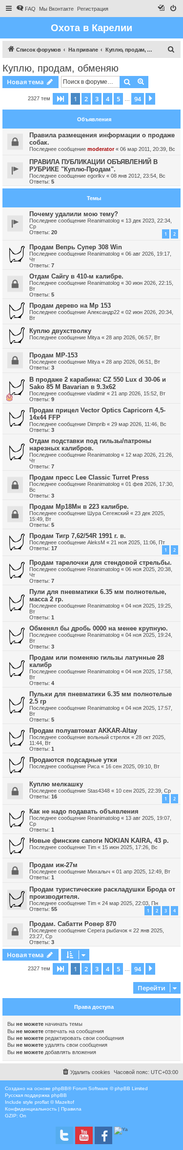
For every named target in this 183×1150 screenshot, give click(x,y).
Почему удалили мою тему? (73, 214)
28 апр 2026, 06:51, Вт (133, 362)
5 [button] (118, 98)
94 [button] (137, 98)
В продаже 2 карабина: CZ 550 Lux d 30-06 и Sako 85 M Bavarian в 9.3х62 (97, 383)
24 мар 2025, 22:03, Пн (130, 903)
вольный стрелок (108, 737)
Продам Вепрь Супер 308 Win (75, 247)
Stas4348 (98, 791)
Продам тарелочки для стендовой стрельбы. (100, 562)
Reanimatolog (103, 220)
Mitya (93, 337)
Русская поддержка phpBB (36, 1095)
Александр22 (103, 312)
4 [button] (107, 98)
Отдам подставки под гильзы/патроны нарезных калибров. (90, 444)
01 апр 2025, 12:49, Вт (143, 871)
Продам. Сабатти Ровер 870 (72, 923)
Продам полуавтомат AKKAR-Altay (83, 730)
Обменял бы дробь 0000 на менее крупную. (98, 628)
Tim (91, 847)
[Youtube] (84, 1135)
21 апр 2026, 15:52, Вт (138, 393)
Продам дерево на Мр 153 (70, 305)
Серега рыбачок (107, 930)
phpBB (60, 1088)
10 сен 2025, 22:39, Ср (143, 791)
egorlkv (96, 176)
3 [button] (97, 98)
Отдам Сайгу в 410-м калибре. (76, 276)
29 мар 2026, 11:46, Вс (138, 424)
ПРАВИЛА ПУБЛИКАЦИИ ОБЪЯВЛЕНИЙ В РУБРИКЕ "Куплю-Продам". (93, 165)
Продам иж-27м (53, 865)
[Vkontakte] (64, 1135)
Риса (93, 766)
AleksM (96, 542)
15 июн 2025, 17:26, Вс (130, 847)
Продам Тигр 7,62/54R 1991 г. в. (77, 535)
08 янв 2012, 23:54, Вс (138, 176)
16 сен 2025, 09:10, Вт (132, 766)
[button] (60, 99)
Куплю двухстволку (60, 330)
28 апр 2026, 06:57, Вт (133, 337)
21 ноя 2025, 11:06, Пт (138, 542)
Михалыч (98, 871)
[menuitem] (26, 9)
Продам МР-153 (53, 355)
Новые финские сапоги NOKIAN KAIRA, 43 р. (99, 840)
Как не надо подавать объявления (84, 811)
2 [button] (86, 98)
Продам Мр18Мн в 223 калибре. (79, 506)
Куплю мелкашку (56, 784)
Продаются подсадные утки (73, 759)
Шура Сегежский (108, 513)
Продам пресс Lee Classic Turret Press (89, 477)
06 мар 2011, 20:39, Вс (147, 149)
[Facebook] (103, 1135)
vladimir (96, 393)
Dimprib (96, 424)
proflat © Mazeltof (54, 1102)
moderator (100, 149)
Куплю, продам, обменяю (60, 68)
